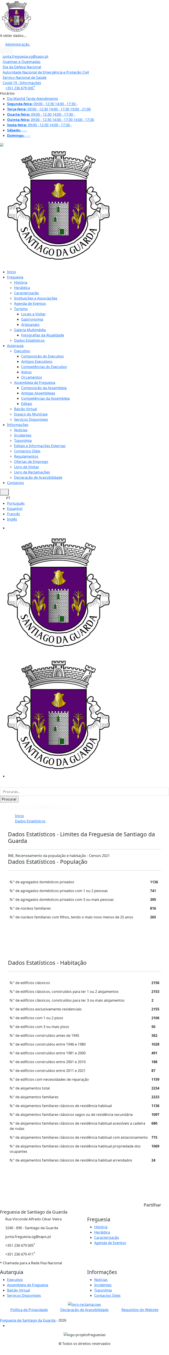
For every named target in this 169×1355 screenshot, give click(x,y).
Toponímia (23, 440)
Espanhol (14, 508)
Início (11, 271)
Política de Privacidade (29, 1309)
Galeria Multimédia (30, 329)
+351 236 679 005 (20, 88)
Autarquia (15, 345)
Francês (13, 513)
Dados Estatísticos (29, 340)
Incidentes (22, 435)
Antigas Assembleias (38, 393)
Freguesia (15, 277)
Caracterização (26, 293)
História (20, 282)
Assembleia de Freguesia (34, 382)
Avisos (26, 372)
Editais (26, 403)
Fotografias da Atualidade (42, 335)
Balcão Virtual (25, 408)
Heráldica (22, 287)
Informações (17, 424)
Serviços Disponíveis (31, 419)
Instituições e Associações (35, 298)
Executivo (22, 351)
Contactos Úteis (27, 451)
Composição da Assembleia (44, 387)
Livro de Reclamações (32, 472)
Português (16, 503)
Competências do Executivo (44, 366)
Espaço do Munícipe (31, 414)
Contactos (15, 482)
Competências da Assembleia (45, 398)
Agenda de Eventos (30, 303)
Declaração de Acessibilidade (38, 477)
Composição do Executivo (42, 356)
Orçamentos (31, 377)
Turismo (21, 308)
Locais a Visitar (33, 314)
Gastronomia (32, 319)
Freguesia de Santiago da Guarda (28, 1320)
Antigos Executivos (36, 361)
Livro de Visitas (26, 466)
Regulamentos (26, 456)
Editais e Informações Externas (40, 445)
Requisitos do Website (139, 1309)
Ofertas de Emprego (31, 461)
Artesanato (30, 324)
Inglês (12, 519)
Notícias (21, 430)
